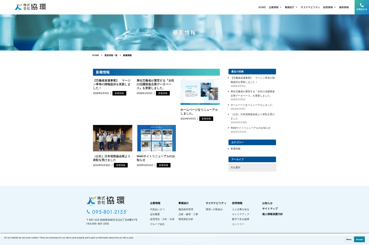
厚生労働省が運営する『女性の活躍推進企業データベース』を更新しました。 (155, 84)
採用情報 (328, 7)
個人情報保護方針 (272, 214)
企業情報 (273, 7)
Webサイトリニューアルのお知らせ (156, 158)
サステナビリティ (310, 7)
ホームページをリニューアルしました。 (199, 111)
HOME (262, 7)
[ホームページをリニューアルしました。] (200, 92)
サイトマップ (270, 208)
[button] (4, 241)
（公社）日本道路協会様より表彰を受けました (111, 158)
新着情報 (119, 93)
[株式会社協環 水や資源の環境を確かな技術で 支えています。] (30, 7)
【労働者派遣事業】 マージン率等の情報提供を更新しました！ (111, 84)
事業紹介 (289, 7)
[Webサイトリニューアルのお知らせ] (156, 138)
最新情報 (344, 7)
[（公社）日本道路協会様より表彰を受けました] (112, 138)
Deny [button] (348, 239)
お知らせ (267, 203)
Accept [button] (359, 239)
